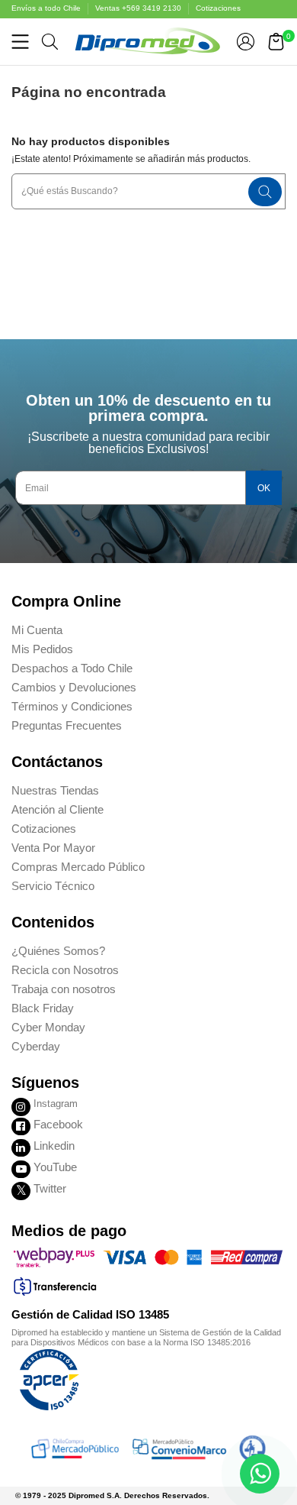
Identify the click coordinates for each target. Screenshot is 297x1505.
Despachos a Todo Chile (72, 668)
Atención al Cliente (57, 809)
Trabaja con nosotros (63, 988)
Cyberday (35, 1046)
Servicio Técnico (52, 885)
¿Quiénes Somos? (58, 950)
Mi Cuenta (36, 629)
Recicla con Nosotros (65, 969)
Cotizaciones (218, 8)
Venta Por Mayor (53, 847)
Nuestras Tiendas (55, 790)
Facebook (58, 1124)
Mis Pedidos (42, 648)
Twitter (50, 1188)
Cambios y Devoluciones (73, 687)
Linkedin (54, 1145)
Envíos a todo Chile (47, 8)
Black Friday (42, 1008)
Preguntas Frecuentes (66, 725)
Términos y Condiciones (72, 706)
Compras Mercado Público (78, 866)
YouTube (55, 1166)
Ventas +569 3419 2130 (139, 8)
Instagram (56, 1103)
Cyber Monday (48, 1027)
